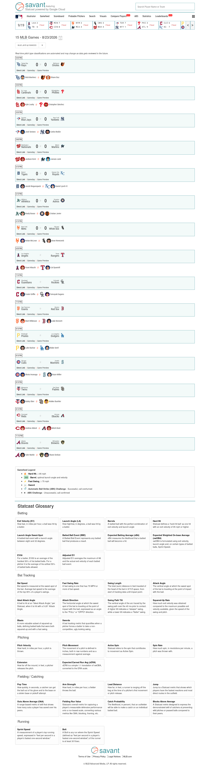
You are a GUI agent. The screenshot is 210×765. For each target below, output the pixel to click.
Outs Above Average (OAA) (30, 701)
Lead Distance (115, 684)
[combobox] (165, 6)
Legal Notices (114, 756)
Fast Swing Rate (70, 583)
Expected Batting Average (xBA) (123, 535)
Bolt (64, 729)
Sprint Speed (23, 729)
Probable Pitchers (76, 16)
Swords (66, 620)
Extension (22, 662)
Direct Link (21, 70)
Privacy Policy (99, 756)
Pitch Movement (70, 645)
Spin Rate (157, 645)
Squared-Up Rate (161, 600)
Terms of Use (84, 756)
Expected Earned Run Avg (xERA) (79, 662)
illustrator (31, 16)
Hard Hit (32, 473)
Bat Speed (22, 583)
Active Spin (113, 645)
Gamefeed (44, 16)
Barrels (111, 521)
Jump (155, 684)
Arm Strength (69, 684)
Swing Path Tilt (115, 600)
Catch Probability (116, 701)
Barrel (33, 477)
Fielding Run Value (71, 701)
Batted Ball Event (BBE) (74, 535)
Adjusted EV (68, 555)
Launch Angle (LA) (71, 521)
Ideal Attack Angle (26, 600)
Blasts (20, 620)
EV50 (19, 555)
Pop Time (22, 684)
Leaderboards (163, 16)
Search (92, 16)
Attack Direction (70, 600)
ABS (136, 16)
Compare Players (118, 16)
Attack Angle (159, 583)
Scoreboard (59, 16)
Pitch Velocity (24, 645)
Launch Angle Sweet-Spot (30, 535)
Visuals (103, 16)
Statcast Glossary (36, 505)
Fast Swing (33, 481)
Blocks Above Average (164, 701)
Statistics (146, 16)
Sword (31, 485)
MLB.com (127, 756)
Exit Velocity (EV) (25, 521)
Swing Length (114, 583)
